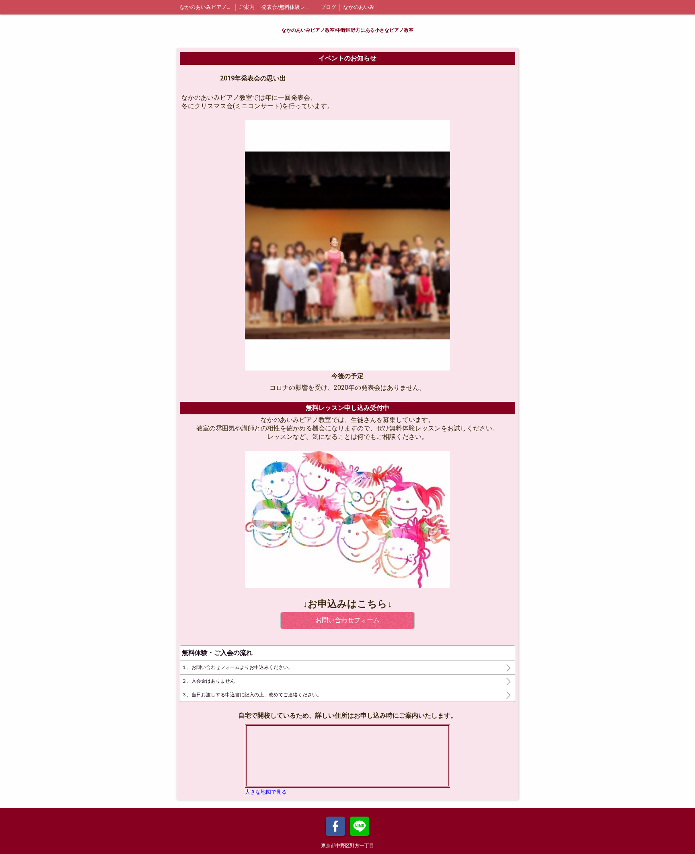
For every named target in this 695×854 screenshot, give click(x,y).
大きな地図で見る (266, 792)
